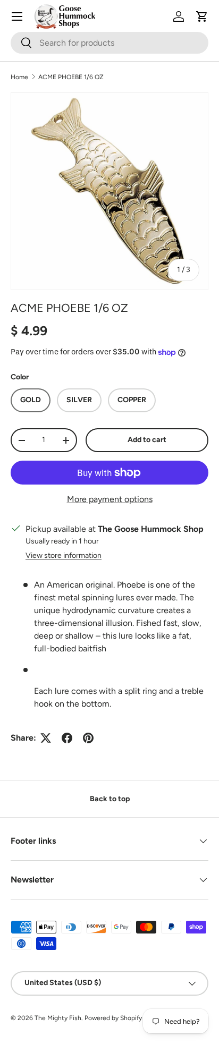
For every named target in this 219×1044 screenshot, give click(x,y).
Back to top (110, 798)
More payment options (110, 499)
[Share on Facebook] (67, 738)
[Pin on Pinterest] (88, 738)
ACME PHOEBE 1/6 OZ (71, 77)
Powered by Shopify (113, 1018)
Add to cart (147, 439)
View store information (64, 555)
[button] (202, 16)
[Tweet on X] (45, 738)
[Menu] (17, 16)
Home (19, 77)
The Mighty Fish (58, 1018)
